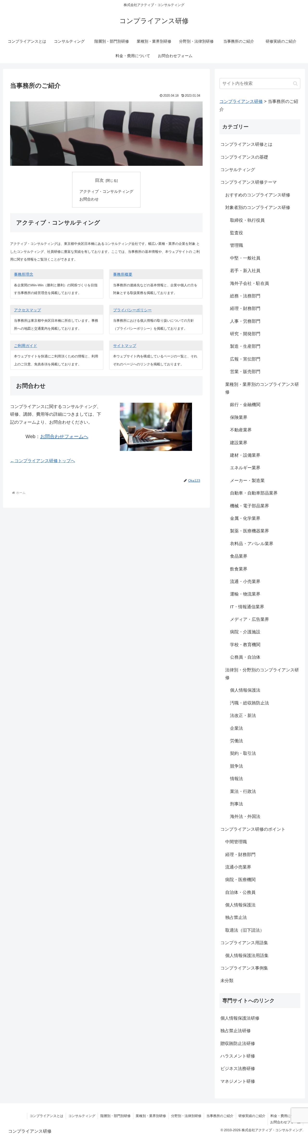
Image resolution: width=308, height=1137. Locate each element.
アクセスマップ (27, 310)
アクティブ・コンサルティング (106, 191)
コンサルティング (81, 1116)
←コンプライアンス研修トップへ (42, 460)
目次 (99, 180)
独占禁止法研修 (235, 1030)
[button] (295, 83)
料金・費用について (285, 1116)
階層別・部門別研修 (115, 1116)
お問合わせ (89, 199)
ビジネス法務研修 (237, 1068)
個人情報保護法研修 (239, 1018)
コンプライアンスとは (46, 1116)
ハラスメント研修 (237, 1056)
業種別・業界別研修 (151, 1116)
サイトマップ (124, 346)
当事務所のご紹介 (219, 1116)
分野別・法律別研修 (186, 1116)
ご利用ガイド (25, 346)
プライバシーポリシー (132, 310)
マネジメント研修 (237, 1081)
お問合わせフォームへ (64, 436)
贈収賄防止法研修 (237, 1043)
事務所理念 (23, 274)
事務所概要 (122, 274)
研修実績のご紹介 (251, 1116)
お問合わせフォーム (285, 1122)
